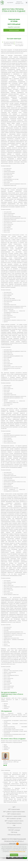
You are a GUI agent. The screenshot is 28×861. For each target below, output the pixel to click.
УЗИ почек (14, 832)
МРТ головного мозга (14, 814)
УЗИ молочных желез (14, 834)
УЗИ (14, 825)
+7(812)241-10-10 (19, 3)
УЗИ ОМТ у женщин (14, 830)
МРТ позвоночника (14, 809)
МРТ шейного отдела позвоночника (14, 811)
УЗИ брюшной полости (14, 827)
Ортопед (6, 703)
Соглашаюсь (14, 855)
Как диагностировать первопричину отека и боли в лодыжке (9, 43)
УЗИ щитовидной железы (14, 823)
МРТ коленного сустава (14, 818)
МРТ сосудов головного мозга (14, 821)
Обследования (18, 42)
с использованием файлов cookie (17, 851)
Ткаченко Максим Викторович (14, 760)
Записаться (19, 1)
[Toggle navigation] (26, 3)
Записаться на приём (14, 30)
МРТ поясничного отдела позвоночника (14, 816)
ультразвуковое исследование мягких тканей (14, 734)
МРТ (14, 807)
